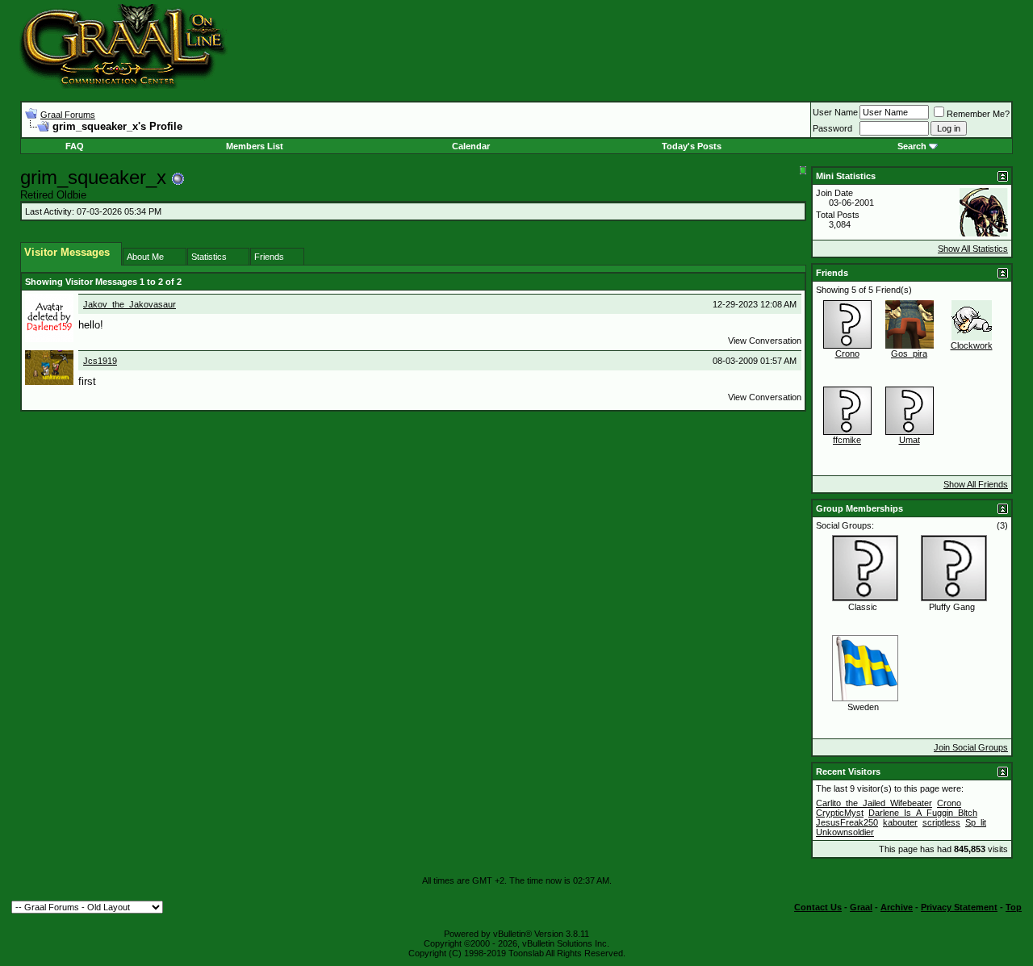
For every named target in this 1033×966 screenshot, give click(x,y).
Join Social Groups (971, 747)
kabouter (900, 822)
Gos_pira (909, 353)
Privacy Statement (959, 907)
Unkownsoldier (845, 832)
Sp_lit (975, 822)
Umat (909, 440)
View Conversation (764, 340)
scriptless (941, 822)
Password (832, 128)
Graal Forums (67, 114)
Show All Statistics (973, 248)
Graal (861, 907)
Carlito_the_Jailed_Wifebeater (874, 803)
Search (911, 146)
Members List (254, 146)
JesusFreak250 (847, 822)
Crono (847, 353)
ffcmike (847, 440)
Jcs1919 (100, 361)
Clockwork (972, 345)
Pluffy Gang (952, 607)
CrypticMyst (840, 813)
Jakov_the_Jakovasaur (129, 304)
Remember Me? (978, 114)
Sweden (863, 707)
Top (1014, 907)
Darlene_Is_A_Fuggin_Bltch (922, 813)
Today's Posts (691, 146)
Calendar (471, 146)
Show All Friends (975, 484)
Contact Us (818, 907)
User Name (835, 112)
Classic (862, 607)
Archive (896, 907)
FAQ (74, 146)
